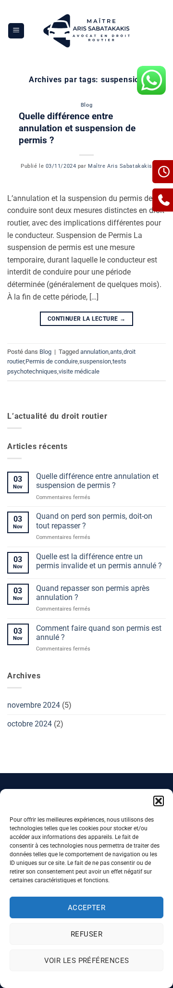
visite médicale (79, 371)
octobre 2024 (29, 723)
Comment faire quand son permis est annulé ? (98, 633)
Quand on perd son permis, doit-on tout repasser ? (94, 521)
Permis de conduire (51, 361)
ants (116, 351)
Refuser (86, 934)
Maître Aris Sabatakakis (120, 166)
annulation (94, 351)
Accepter (87, 907)
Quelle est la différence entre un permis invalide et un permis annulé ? (99, 561)
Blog (86, 105)
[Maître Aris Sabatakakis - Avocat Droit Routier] (86, 31)
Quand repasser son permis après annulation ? (92, 593)
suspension (95, 361)
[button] (158, 801)
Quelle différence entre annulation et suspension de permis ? (77, 128)
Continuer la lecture (86, 318)
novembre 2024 (33, 705)
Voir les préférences (86, 960)
